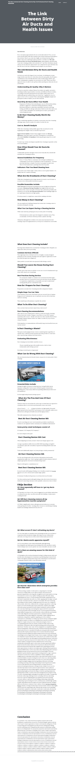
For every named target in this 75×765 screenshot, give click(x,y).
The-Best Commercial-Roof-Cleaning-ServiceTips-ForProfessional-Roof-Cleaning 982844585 (30, 2)
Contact (65, 2)
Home (60, 2)
